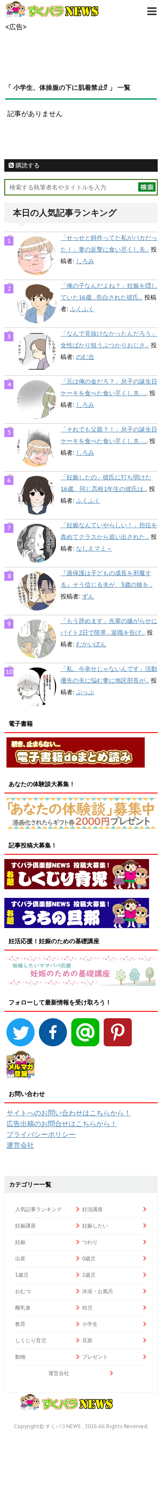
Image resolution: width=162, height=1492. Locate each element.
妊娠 (20, 1242)
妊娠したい (95, 1225)
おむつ (23, 1291)
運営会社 (20, 1145)
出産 (20, 1258)
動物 (20, 1357)
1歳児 (22, 1275)
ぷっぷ (85, 692)
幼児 (87, 1307)
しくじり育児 (30, 1340)
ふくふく (82, 309)
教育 (20, 1324)
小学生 (90, 1324)
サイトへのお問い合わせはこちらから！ (68, 1112)
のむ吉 (85, 357)
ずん (88, 596)
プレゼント (95, 1357)
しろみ (85, 261)
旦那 (87, 1340)
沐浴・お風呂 (97, 1291)
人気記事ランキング (38, 1209)
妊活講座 (92, 1209)
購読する (27, 165)
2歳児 (88, 1275)
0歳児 (88, 1258)
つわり (90, 1242)
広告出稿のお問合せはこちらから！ (61, 1123)
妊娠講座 (25, 1225)
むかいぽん (91, 644)
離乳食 (23, 1307)
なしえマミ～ (94, 548)
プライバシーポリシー (41, 1134)
